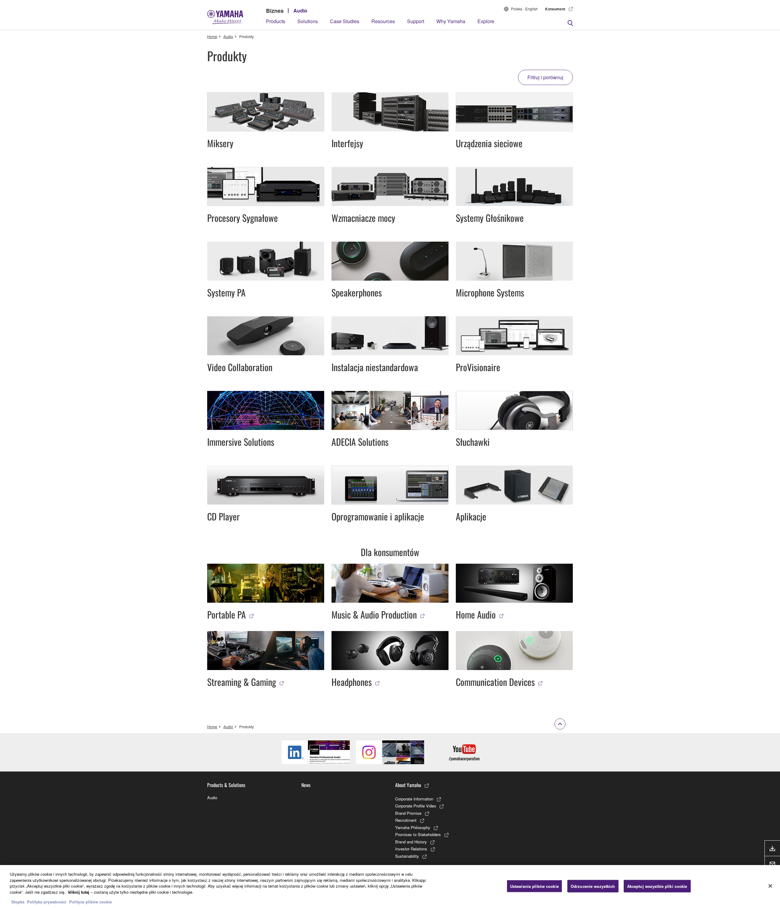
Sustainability (407, 856)
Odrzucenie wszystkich (593, 886)
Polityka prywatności (46, 902)
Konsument (555, 9)
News (305, 785)
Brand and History (411, 842)
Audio (300, 10)
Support (415, 21)
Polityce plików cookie (90, 902)
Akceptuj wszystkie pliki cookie (657, 886)
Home (212, 36)
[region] (390, 886)
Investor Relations (411, 849)
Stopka (18, 902)
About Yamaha (408, 785)
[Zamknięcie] (770, 885)
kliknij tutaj (78, 892)
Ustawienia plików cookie (534, 886)
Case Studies (344, 21)
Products (275, 21)
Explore (485, 21)
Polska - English (524, 8)
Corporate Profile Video (415, 806)
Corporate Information (414, 799)
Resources (383, 21)
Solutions (307, 21)
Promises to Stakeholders (418, 834)
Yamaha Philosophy (412, 827)
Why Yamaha (450, 21)
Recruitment (406, 820)
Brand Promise (408, 813)
